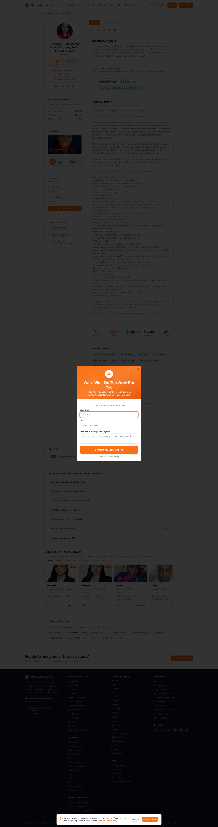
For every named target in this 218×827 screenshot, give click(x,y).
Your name (84, 410)
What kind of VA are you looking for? (95, 431)
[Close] (138, 369)
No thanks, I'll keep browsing (109, 457)
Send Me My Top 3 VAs (107, 449)
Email (82, 420)
